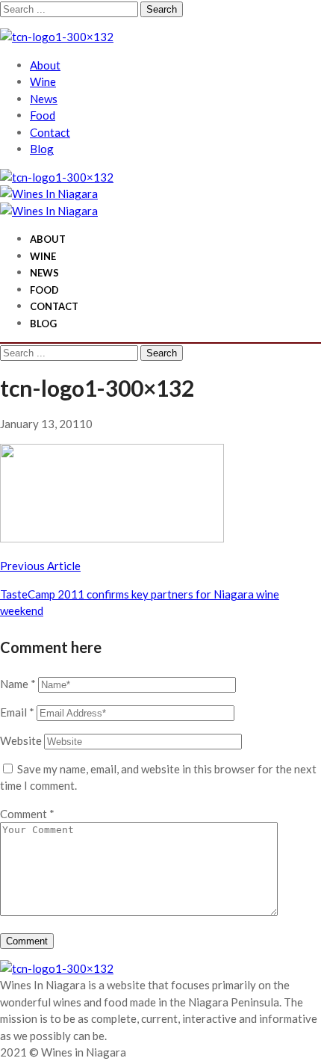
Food (42, 115)
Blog (42, 148)
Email (17, 712)
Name (18, 683)
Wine (43, 81)
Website (21, 740)
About (45, 65)
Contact (50, 132)
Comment (27, 813)
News (43, 98)
